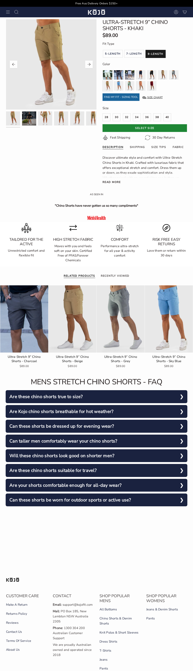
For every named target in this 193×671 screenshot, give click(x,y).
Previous (13, 64)
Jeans (103, 659)
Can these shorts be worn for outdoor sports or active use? (70, 500)
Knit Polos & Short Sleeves (119, 632)
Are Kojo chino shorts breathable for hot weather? (61, 411)
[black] (151, 75)
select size (144, 128)
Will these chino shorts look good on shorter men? (61, 456)
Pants (104, 668)
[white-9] (129, 75)
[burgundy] (151, 86)
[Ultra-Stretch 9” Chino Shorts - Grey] (121, 319)
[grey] (173, 75)
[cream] (107, 75)
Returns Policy (16, 614)
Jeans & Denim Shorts (162, 609)
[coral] (140, 86)
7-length (134, 54)
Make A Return (17, 604)
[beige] (162, 75)
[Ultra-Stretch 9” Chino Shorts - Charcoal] (24, 319)
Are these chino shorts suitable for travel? (53, 470)
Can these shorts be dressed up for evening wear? (61, 426)
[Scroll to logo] (96, 218)
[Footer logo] (12, 579)
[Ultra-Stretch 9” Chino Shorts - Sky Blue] (169, 319)
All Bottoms (108, 609)
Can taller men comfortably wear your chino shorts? (63, 441)
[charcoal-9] (118, 75)
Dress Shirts (108, 641)
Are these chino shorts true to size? (46, 397)
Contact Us (14, 632)
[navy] (140, 75)
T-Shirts (105, 650)
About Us (13, 649)
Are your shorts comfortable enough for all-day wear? (65, 485)
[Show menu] (8, 12)
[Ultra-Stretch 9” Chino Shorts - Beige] (72, 319)
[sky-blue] (118, 86)
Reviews (12, 623)
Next (89, 64)
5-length (113, 54)
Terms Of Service (18, 641)
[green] (129, 86)
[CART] (184, 12)
